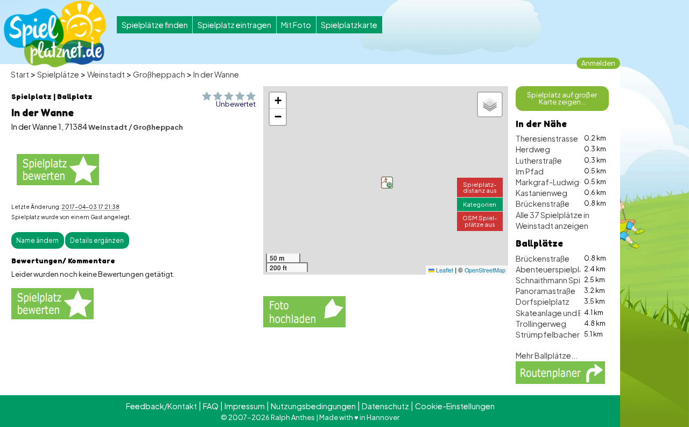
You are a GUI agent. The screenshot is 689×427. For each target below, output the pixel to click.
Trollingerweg (541, 323)
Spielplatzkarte (349, 25)
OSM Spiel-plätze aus (479, 220)
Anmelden (598, 63)
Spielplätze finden (155, 25)
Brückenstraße (543, 203)
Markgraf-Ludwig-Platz (558, 182)
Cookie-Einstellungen (455, 406)
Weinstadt (106, 74)
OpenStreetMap (485, 270)
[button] (387, 182)
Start (20, 74)
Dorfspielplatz (543, 301)
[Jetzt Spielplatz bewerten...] (58, 169)
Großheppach (159, 74)
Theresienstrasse (547, 138)
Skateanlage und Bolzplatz (565, 313)
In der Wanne (216, 74)
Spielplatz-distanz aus (480, 187)
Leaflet (443, 270)
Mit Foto (296, 25)
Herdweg (533, 149)
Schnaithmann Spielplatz (561, 280)
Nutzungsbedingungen (313, 406)
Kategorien (479, 204)
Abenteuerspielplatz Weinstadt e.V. (580, 269)
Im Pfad (530, 171)
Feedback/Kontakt (161, 406)
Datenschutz (385, 406)
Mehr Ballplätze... (547, 355)
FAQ (211, 406)
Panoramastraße (545, 291)
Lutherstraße (539, 160)
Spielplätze (58, 74)
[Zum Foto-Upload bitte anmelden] (304, 310)
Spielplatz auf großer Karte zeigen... (562, 98)
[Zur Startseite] (55, 34)
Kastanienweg (541, 193)
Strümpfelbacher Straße (560, 334)
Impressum (244, 406)
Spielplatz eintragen (234, 25)
